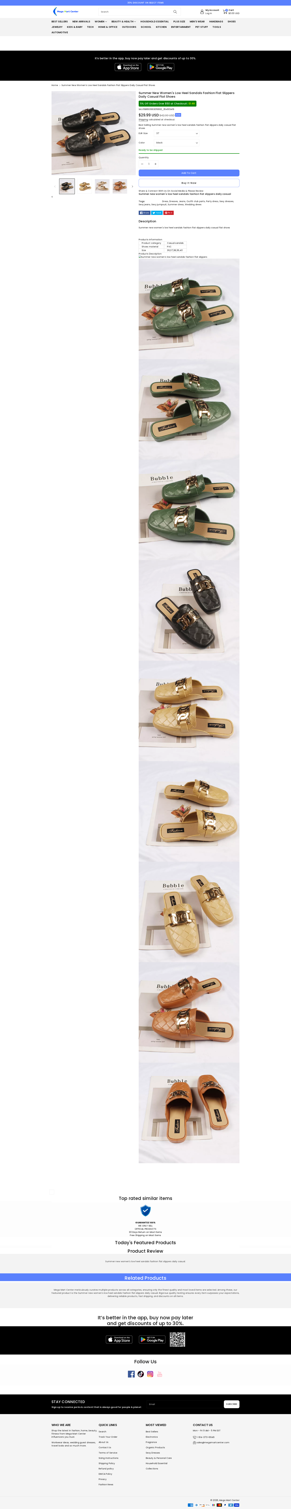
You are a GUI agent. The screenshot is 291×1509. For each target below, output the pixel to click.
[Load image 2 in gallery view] (84, 186)
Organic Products (155, 1447)
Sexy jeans (144, 204)
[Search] (175, 12)
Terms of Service (108, 1452)
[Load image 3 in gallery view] (102, 186)
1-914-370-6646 (205, 1437)
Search (102, 1431)
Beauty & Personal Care (159, 1458)
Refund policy (106, 1468)
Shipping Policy (107, 1463)
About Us (103, 1442)
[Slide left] (55, 186)
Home (55, 85)
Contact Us (105, 1447)
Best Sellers (152, 1431)
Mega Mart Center (229, 1500)
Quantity (144, 157)
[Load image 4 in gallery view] (119, 186)
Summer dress (176, 204)
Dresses (173, 201)
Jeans (182, 201)
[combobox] (140, 12)
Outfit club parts (196, 201)
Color (142, 142)
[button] (231, 11)
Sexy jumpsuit (159, 204)
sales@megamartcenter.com (213, 1442)
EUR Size (143, 133)
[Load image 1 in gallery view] (67, 186)
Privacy (103, 1479)
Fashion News (106, 1484)
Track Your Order (108, 1436)
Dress (165, 201)
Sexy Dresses (153, 1452)
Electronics (152, 1436)
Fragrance (151, 1442)
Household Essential (156, 1463)
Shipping (143, 119)
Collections (152, 1468)
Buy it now (189, 183)
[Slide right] (132, 186)
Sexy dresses (226, 201)
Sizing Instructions (109, 1458)
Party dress (212, 201)
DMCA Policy (105, 1473)
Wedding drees (193, 204)
